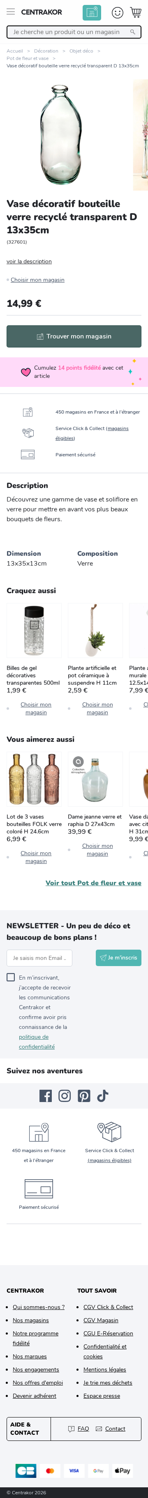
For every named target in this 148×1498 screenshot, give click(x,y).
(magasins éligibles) (110, 1160)
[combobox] (74, 32)
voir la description (29, 261)
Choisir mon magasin (38, 280)
